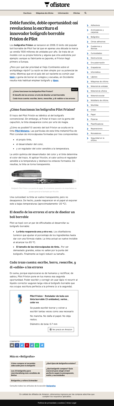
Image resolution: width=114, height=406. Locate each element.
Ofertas (76, 13)
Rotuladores (96, 133)
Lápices (94, 77)
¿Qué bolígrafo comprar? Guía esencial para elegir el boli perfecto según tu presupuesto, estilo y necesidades (60, 371)
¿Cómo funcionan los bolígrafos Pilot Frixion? (33, 91)
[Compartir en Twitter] (22, 345)
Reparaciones (96, 128)
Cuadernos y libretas (96, 47)
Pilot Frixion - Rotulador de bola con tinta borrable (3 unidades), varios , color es (49, 299)
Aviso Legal (71, 403)
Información (63, 13)
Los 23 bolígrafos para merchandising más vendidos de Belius (25, 373)
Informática (95, 72)
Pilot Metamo (22, 130)
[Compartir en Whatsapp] (37, 345)
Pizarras (94, 119)
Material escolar (98, 96)
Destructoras (96, 58)
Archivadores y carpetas (97, 31)
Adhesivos (95, 25)
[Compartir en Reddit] (32, 345)
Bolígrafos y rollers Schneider (24, 380)
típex (55, 80)
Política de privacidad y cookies (51, 403)
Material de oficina (99, 91)
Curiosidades (96, 53)
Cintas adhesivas (98, 41)
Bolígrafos (51, 386)
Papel (93, 114)
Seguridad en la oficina (97, 139)
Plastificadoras (97, 124)
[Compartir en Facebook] (17, 345)
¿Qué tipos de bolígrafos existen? (61, 363)
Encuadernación (98, 63)
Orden (93, 110)
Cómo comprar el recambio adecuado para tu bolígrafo (23, 364)
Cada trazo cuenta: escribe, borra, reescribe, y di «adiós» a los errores (44, 98)
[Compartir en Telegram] (42, 345)
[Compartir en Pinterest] (27, 345)
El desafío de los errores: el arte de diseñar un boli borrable (39, 95)
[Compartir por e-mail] (12, 345)
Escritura (27, 13)
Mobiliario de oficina (99, 100)
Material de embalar (99, 86)
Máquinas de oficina (44, 13)
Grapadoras (96, 67)
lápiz (12, 77)
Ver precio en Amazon (62, 329)
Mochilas (94, 105)
